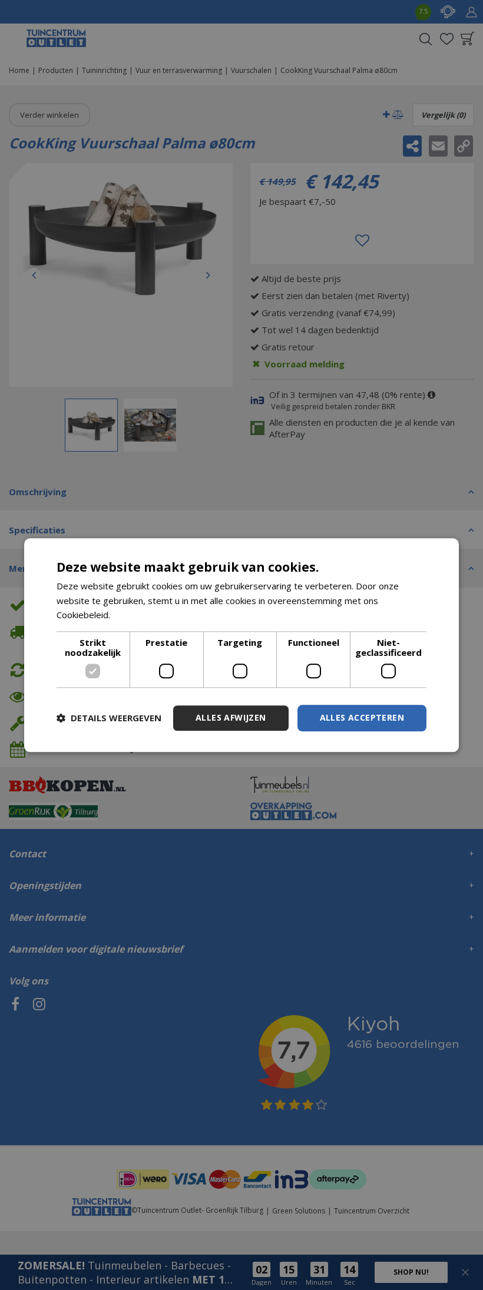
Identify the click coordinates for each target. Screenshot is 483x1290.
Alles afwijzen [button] (231, 717)
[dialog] (241, 645)
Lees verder (138, 615)
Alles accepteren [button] (362, 717)
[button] (109, 718)
